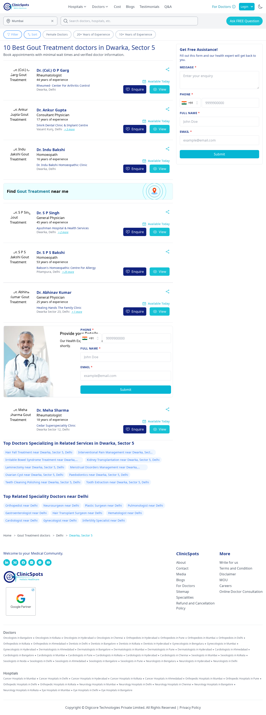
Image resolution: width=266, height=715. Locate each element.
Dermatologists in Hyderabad (195, 649)
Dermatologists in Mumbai (129, 649)
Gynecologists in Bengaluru (188, 643)
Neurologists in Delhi (225, 661)
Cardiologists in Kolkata (109, 655)
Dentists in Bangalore (103, 643)
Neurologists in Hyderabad (194, 661)
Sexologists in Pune (132, 661)
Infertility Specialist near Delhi (104, 520)
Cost (117, 6)
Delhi (46, 89)
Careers (225, 585)
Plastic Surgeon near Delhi (103, 505)
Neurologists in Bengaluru (161, 661)
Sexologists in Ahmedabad (70, 661)
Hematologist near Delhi (125, 513)
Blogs (130, 6)
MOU (223, 580)
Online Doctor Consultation (241, 591)
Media (181, 574)
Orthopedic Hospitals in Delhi (20, 684)
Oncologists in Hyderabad (79, 638)
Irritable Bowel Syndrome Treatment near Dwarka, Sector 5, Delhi (40, 460)
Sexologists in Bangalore (103, 661)
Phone (87, 330)
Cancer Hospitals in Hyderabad (89, 678)
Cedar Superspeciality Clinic (56, 425)
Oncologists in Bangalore (17, 638)
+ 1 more (76, 312)
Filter (14, 34)
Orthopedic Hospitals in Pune (242, 678)
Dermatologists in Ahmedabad (56, 649)
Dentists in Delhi (78, 643)
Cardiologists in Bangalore (18, 655)
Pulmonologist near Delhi (145, 505)
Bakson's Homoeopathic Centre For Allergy (66, 268)
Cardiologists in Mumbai (51, 655)
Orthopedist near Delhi (21, 505)
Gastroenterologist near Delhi (26, 513)
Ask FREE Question (244, 21)
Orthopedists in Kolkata (16, 643)
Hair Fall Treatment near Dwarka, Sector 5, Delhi (38, 452)
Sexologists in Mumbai (204, 655)
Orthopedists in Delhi (231, 638)
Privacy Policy (190, 707)
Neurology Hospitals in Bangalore (213, 684)
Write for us (228, 562)
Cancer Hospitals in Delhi (53, 678)
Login (244, 7)
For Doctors (185, 585)
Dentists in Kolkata (129, 643)
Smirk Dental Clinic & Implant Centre (62, 125)
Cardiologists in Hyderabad (141, 655)
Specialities (185, 597)
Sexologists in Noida (15, 661)
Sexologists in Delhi (41, 661)
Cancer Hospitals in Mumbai (19, 678)
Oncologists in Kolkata (48, 638)
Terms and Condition (235, 568)
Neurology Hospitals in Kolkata (21, 690)
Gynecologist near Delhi (60, 520)
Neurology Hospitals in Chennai (173, 684)
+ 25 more (68, 272)
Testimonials (149, 6)
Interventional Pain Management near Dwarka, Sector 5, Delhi (115, 452)
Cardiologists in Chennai (174, 655)
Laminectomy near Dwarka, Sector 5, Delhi (34, 467)
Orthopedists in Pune (172, 638)
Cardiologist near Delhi (21, 520)
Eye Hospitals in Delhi (85, 690)
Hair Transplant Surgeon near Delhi (77, 513)
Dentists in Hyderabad (156, 643)
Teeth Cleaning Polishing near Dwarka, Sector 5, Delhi (42, 482)
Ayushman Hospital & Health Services (63, 228)
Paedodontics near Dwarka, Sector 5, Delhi (98, 475)
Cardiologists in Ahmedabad (231, 649)
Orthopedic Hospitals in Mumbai (204, 678)
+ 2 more (63, 232)
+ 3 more (69, 129)
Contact (182, 568)
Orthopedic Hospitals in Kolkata (58, 684)
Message (188, 67)
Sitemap (182, 591)
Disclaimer (227, 574)
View (162, 89)
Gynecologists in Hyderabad (19, 649)
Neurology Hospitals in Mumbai (97, 684)
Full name (90, 348)
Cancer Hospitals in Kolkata (126, 678)
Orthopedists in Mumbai (202, 638)
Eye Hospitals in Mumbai (56, 690)
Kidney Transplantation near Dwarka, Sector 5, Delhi (123, 460)
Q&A (168, 6)
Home (9, 535)
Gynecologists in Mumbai (221, 643)
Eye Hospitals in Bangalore (116, 690)
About (181, 562)
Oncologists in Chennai (110, 638)
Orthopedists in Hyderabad (141, 638)
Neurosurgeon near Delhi (61, 505)
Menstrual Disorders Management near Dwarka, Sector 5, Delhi (104, 467)
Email (86, 367)
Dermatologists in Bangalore (94, 649)
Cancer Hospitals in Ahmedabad (163, 678)
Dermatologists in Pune (161, 649)
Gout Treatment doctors (35, 535)
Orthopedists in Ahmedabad (49, 643)
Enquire (138, 89)
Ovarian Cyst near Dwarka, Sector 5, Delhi (34, 475)
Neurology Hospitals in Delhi (135, 684)
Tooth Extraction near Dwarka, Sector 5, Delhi (117, 482)
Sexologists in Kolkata (232, 655)
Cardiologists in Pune (80, 655)
